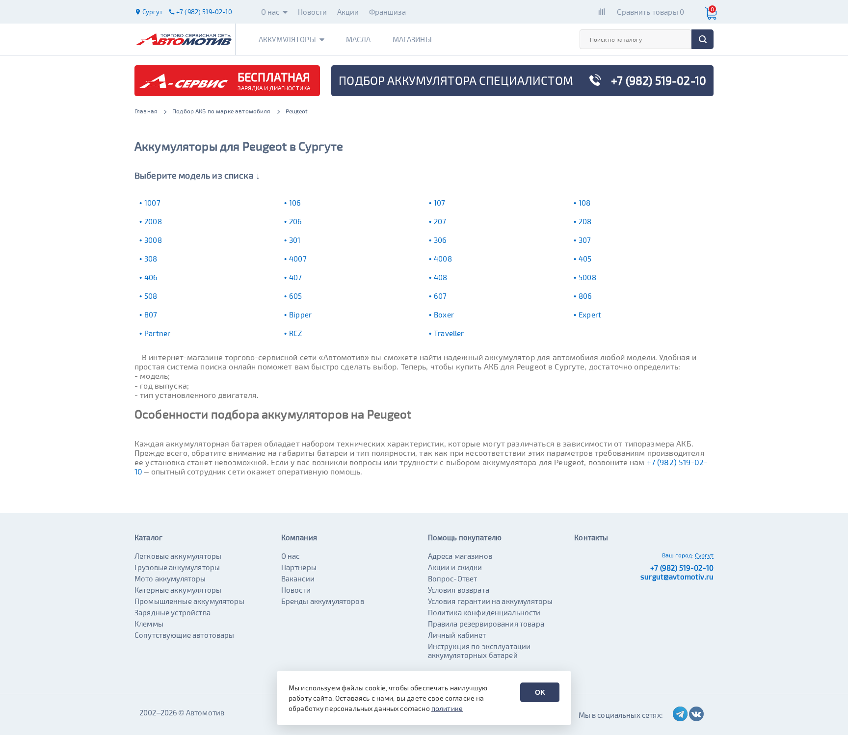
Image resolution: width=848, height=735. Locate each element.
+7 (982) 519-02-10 (682, 567)
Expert (590, 314)
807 (150, 314)
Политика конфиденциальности (484, 612)
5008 (587, 277)
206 (295, 221)
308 (150, 258)
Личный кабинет (457, 634)
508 (150, 295)
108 (584, 202)
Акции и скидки (455, 567)
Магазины (412, 39)
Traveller (449, 333)
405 (585, 258)
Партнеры (299, 567)
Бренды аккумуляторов (322, 601)
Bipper (300, 314)
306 (440, 240)
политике (447, 708)
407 (295, 277)
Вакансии (298, 578)
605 (295, 295)
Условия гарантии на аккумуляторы (490, 601)
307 (585, 240)
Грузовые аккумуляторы (177, 567)
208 (585, 221)
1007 (152, 202)
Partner (157, 333)
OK (540, 692)
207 (440, 221)
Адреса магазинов (460, 555)
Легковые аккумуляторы (177, 555)
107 (439, 202)
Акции (348, 11)
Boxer (444, 314)
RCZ (295, 333)
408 (440, 277)
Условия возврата (458, 589)
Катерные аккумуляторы (177, 589)
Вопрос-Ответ (452, 578)
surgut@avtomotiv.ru (677, 576)
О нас (270, 11)
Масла (358, 39)
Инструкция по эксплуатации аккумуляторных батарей (479, 650)
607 (440, 295)
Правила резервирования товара (486, 623)
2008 (153, 221)
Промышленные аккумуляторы (189, 601)
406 (151, 277)
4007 (298, 258)
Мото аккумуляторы (170, 578)
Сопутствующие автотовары (184, 634)
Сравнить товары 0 (650, 11)
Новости (312, 11)
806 (585, 295)
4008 (443, 258)
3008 (153, 240)
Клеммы (148, 623)
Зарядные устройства (172, 612)
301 (294, 240)
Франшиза (387, 11)
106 (295, 202)
